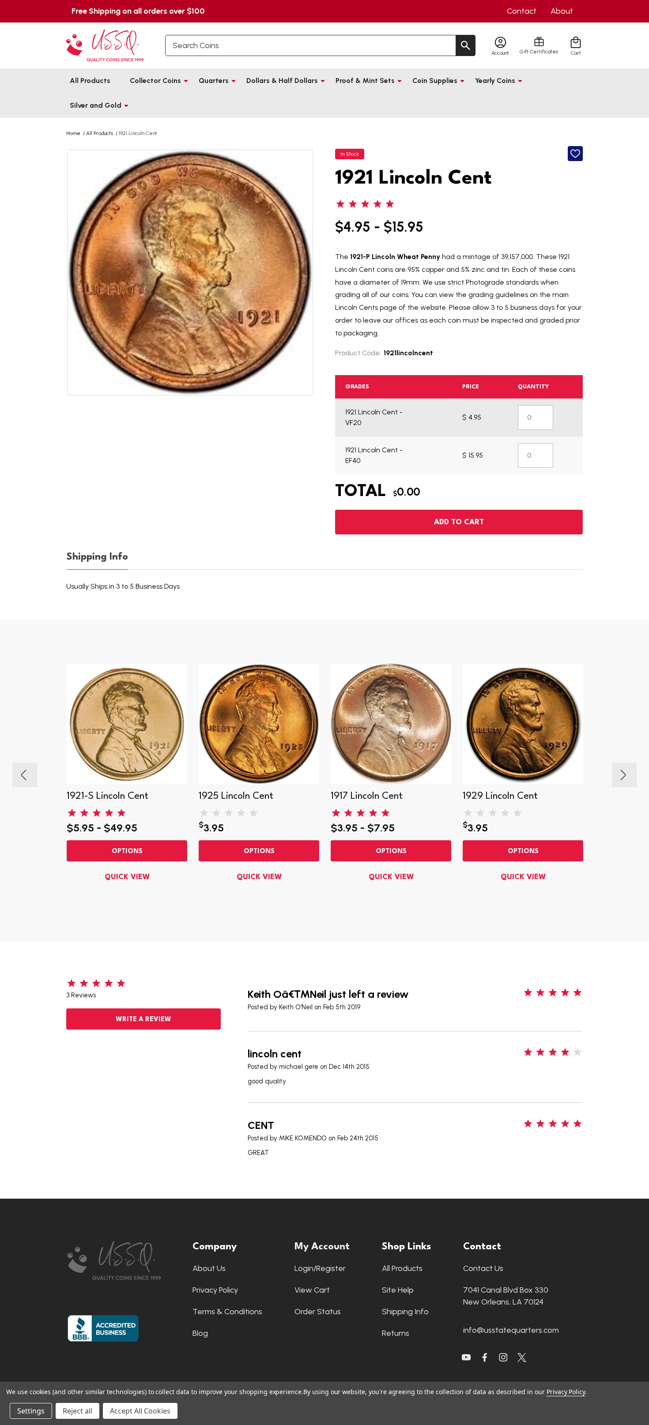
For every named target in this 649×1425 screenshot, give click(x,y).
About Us (209, 1268)
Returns (395, 1333)
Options (127, 851)
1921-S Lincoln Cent (107, 796)
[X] (485, 1357)
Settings (31, 1411)
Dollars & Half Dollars (282, 80)
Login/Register (320, 1268)
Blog (200, 1333)
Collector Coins (155, 80)
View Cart (312, 1290)
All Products (90, 80)
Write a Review (143, 1019)
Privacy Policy (215, 1290)
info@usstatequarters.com (511, 1330)
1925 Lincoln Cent (236, 796)
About (562, 11)
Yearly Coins (495, 80)
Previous (24, 775)
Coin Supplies (434, 80)
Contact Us (483, 1268)
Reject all (77, 1411)
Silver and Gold (95, 105)
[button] (126, 1260)
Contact (521, 11)
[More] (186, 80)
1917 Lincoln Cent (367, 796)
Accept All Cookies (140, 1411)
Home (73, 133)
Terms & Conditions (227, 1311)
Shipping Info (97, 557)
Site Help (398, 1290)
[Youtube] (466, 1357)
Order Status (317, 1311)
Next (624, 775)
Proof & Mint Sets (365, 80)
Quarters (214, 80)
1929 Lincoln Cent (500, 796)
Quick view (127, 877)
